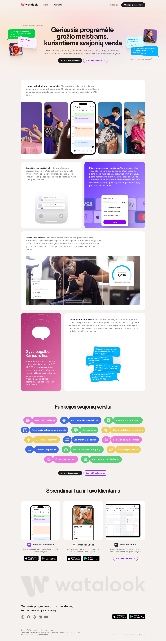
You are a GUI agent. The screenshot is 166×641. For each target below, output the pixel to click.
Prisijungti (113, 5)
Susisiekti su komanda (95, 60)
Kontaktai (58, 5)
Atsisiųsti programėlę (133, 5)
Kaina (45, 5)
